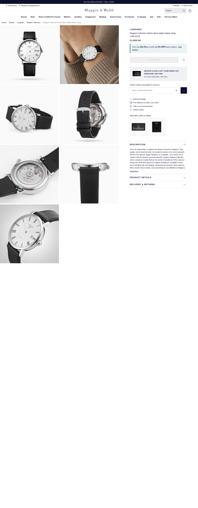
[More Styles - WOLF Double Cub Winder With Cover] (138, 126)
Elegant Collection (33, 22)
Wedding (102, 17)
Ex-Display (142, 17)
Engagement (90, 17)
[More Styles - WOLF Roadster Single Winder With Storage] (156, 126)
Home (4, 22)
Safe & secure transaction (143, 106)
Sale (151, 17)
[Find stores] (184, 90)
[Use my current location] (176, 90)
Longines (20, 22)
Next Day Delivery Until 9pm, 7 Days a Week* (99, 2)
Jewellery (78, 17)
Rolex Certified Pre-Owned (49, 17)
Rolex (32, 17)
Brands (24, 17)
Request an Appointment (30, 6)
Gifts (159, 17)
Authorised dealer (139, 99)
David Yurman (115, 17)
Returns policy (138, 110)
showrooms (12, 6)
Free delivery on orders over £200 (145, 103)
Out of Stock (154, 60)
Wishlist (176, 6)
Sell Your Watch (171, 17)
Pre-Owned (129, 17)
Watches (67, 17)
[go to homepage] (99, 11)
